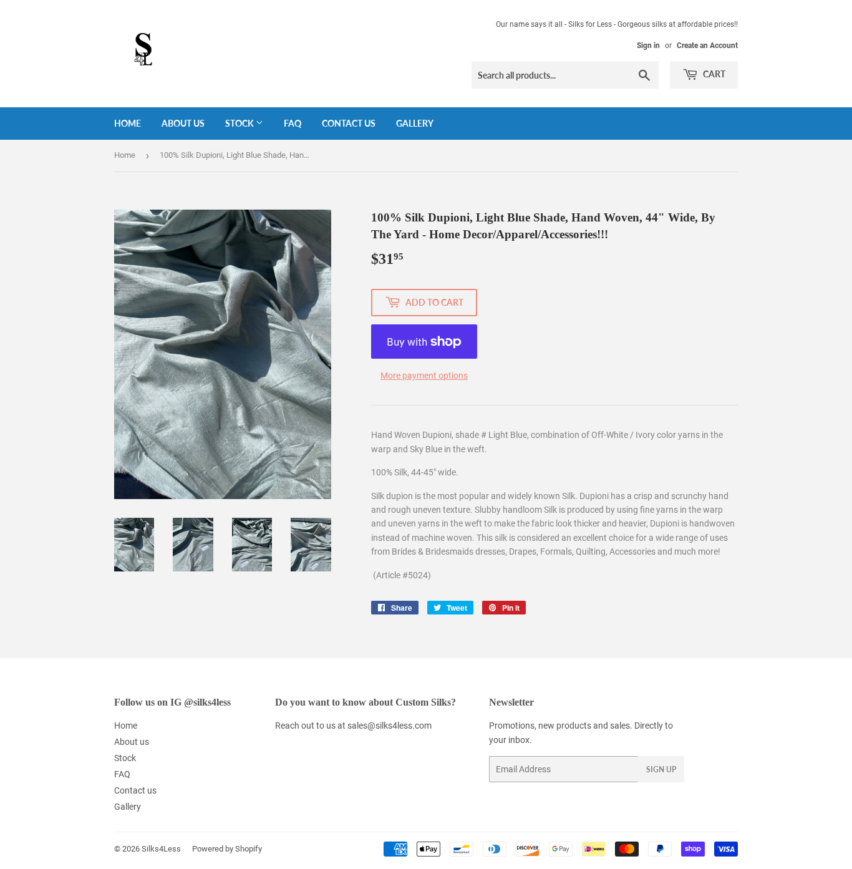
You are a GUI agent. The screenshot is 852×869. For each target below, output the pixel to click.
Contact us (348, 123)
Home (127, 123)
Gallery (414, 123)
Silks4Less (161, 848)
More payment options (424, 376)
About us (183, 123)
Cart (713, 74)
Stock (240, 123)
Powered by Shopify (227, 848)
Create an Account (707, 45)
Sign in (648, 45)
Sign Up (661, 769)
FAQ (292, 123)
